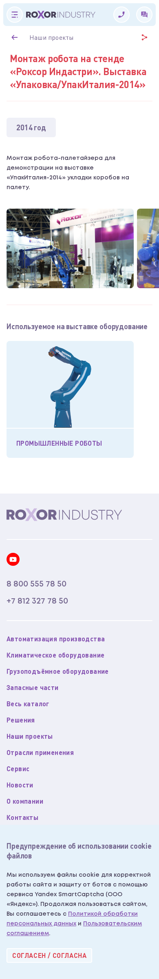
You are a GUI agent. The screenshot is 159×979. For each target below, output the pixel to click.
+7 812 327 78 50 (37, 601)
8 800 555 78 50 (36, 584)
